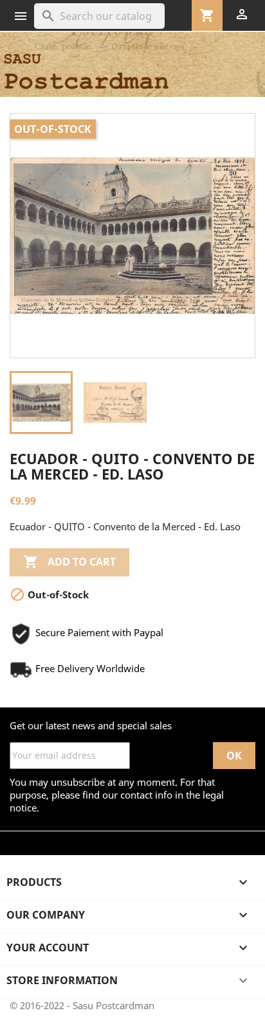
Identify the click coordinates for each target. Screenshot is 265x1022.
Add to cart (69, 561)
